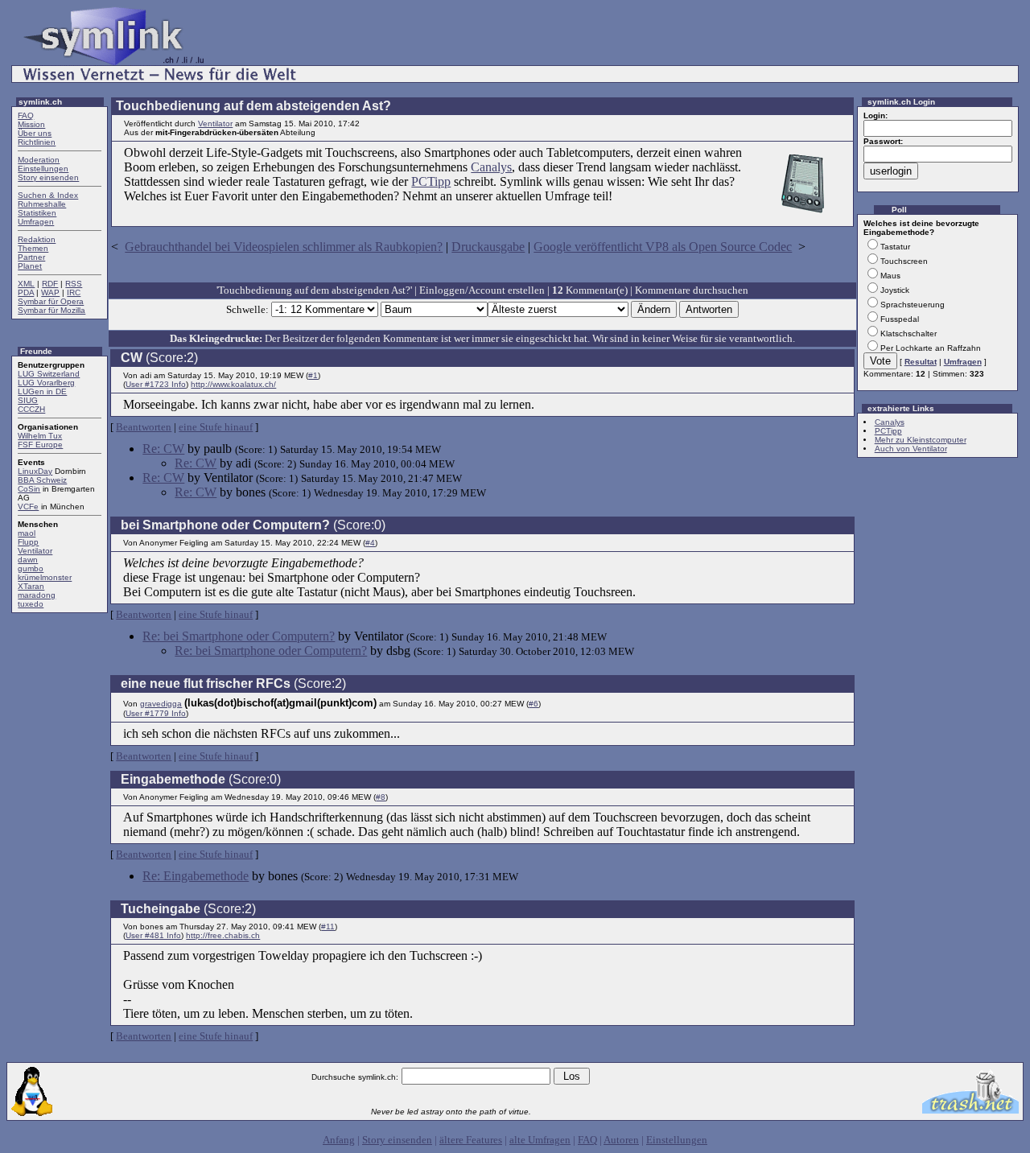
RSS (73, 283)
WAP (50, 292)
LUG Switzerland (49, 373)
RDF (50, 283)
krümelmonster (45, 577)
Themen (33, 248)
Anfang (339, 1140)
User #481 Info (153, 935)
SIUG (28, 400)
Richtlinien (37, 142)
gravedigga (161, 703)
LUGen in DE (42, 391)
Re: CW (163, 448)
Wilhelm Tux (40, 435)
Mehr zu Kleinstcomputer (920, 439)
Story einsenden (48, 177)
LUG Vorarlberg (46, 382)
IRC (73, 292)
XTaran (31, 586)
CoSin (29, 488)
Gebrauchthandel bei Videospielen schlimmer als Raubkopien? (284, 246)
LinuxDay (35, 471)
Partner (31, 257)
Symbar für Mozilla (51, 310)
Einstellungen (43, 168)
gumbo (30, 568)
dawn (28, 559)
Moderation (39, 159)
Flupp (28, 541)
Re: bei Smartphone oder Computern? (238, 636)
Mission (31, 124)
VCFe (28, 506)
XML (26, 283)
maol (26, 533)
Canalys (491, 167)
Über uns (35, 133)
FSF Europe (40, 444)
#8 (380, 797)
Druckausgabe (488, 246)
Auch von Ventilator (911, 448)
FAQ (26, 115)
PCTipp (431, 181)
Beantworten (143, 427)
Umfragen (36, 221)
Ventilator (35, 550)
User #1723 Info (156, 384)
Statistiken (37, 212)
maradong (37, 595)
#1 (313, 375)
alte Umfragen (540, 1140)
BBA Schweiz (42, 480)
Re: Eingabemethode (195, 876)
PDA (26, 292)
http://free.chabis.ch (223, 935)
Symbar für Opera (51, 301)
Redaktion (37, 239)
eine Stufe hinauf (216, 427)
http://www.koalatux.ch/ (233, 384)
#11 (328, 926)
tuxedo (30, 603)
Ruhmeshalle (42, 204)
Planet (30, 265)
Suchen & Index (48, 195)
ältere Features (470, 1140)
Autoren (621, 1140)
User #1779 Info (156, 713)
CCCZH (31, 409)
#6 (533, 703)
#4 (370, 542)
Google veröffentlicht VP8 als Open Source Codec (663, 246)
